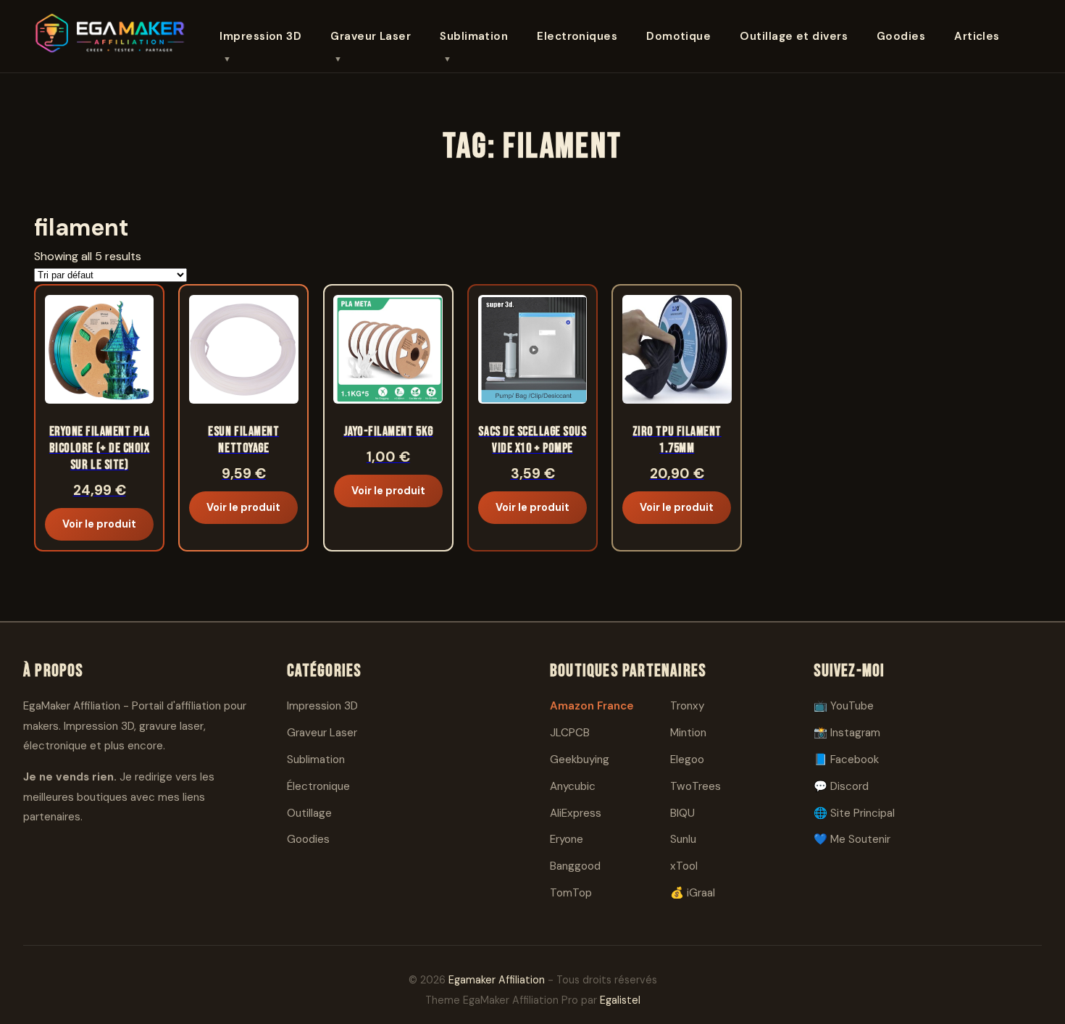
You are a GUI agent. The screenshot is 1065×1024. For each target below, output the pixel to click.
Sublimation (474, 36)
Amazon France (592, 706)
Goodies (901, 36)
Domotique (678, 36)
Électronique (318, 786)
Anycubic (573, 786)
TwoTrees (695, 786)
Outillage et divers (794, 36)
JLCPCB (570, 732)
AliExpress (575, 813)
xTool (684, 866)
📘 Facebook (846, 759)
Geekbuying (579, 759)
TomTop (571, 893)
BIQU (682, 813)
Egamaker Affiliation (496, 979)
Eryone (566, 839)
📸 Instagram (847, 732)
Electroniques (577, 36)
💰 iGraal (692, 893)
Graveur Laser (370, 36)
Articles (977, 36)
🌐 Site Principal (854, 813)
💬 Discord (841, 786)
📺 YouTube (844, 706)
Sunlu (683, 839)
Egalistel (620, 1000)
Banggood (575, 866)
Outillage (309, 813)
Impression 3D (260, 36)
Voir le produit (99, 523)
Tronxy (687, 706)
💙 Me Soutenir (852, 839)
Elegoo (687, 759)
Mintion (688, 732)
